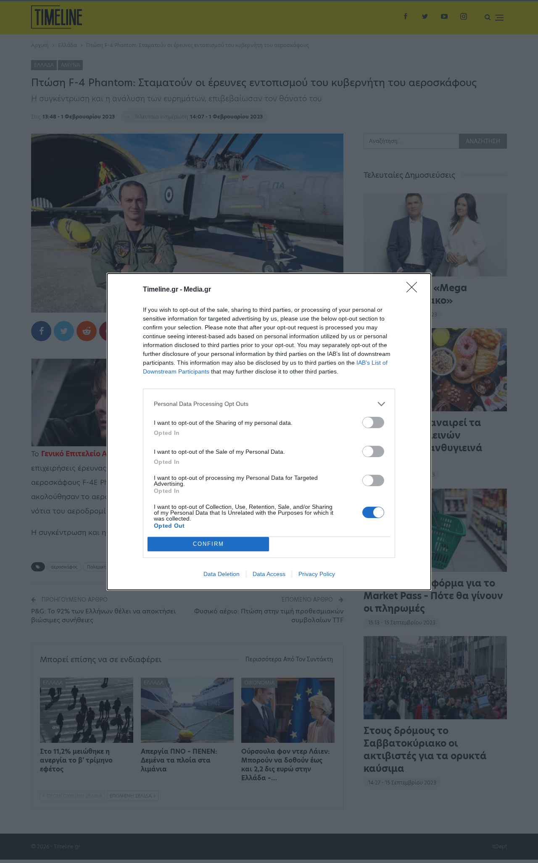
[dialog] (269, 432)
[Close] (414, 290)
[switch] (373, 422)
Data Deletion (221, 574)
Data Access (269, 574)
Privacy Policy (316, 574)
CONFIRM (208, 544)
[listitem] (269, 404)
